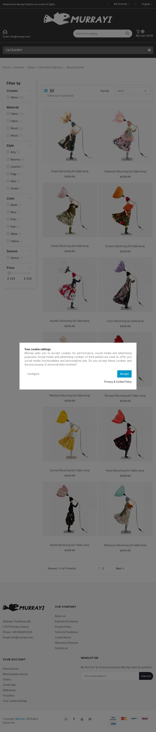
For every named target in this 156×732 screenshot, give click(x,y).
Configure (33, 373)
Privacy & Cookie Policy (118, 381)
